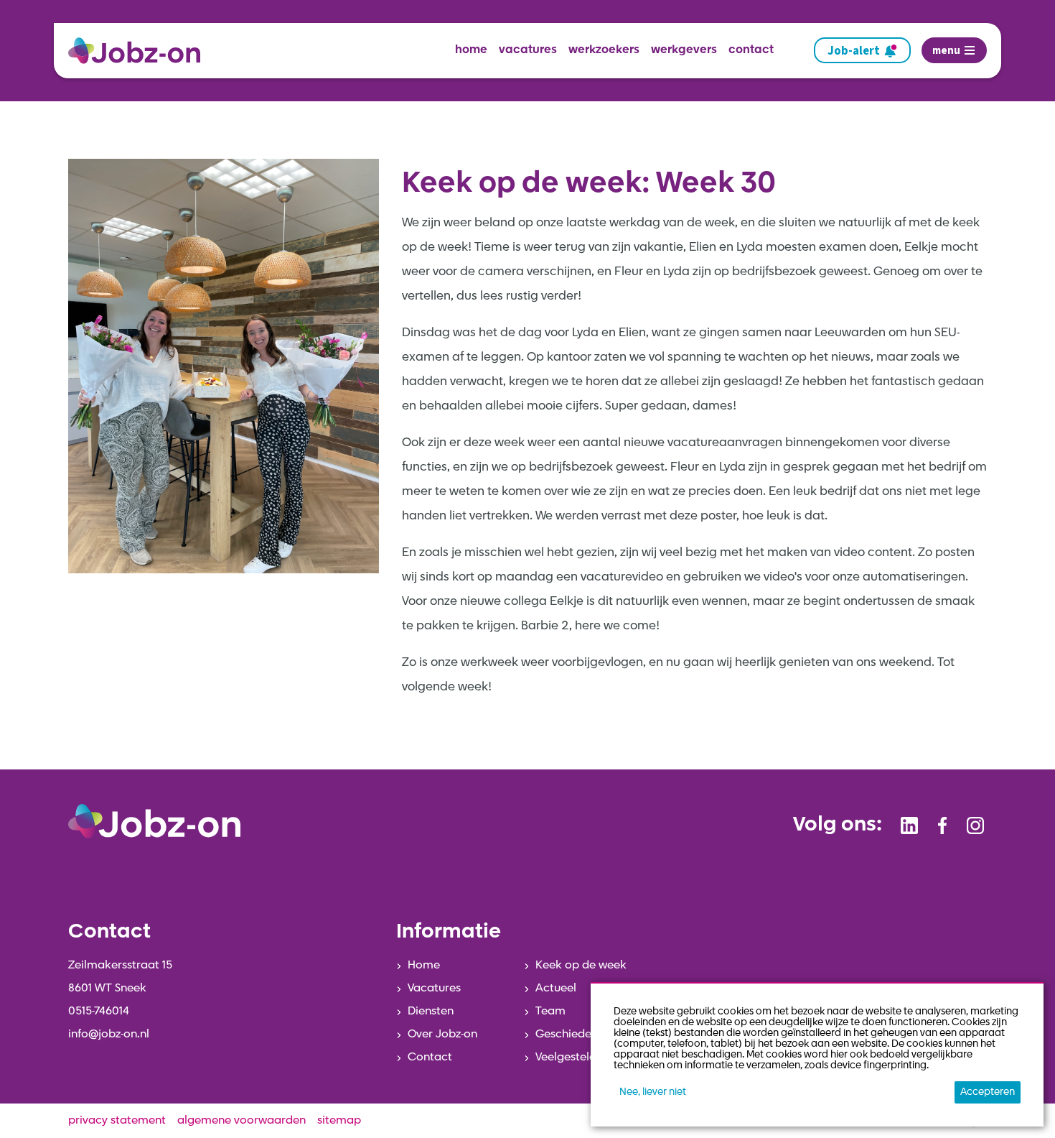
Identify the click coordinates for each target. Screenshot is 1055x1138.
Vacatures (434, 988)
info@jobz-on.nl (108, 1034)
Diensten (431, 1011)
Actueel (555, 988)
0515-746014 (98, 1011)
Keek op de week (581, 965)
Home (424, 965)
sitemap (339, 1121)
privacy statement (117, 1121)
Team (550, 1011)
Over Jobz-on (442, 1034)
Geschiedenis (570, 1034)
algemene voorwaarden (241, 1121)
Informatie (448, 932)
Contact (430, 1057)
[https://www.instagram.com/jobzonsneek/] (975, 825)
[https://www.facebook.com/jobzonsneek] (942, 825)
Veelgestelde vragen (589, 1057)
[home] (140, 50)
